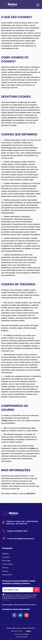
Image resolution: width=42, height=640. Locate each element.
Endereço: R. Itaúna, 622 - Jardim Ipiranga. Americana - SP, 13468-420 (22, 522)
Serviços (5, 568)
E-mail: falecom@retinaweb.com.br (21, 538)
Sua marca (6, 557)
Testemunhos (7, 575)
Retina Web (6, 561)
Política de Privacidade (22, 634)
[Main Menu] (38, 4)
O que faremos (7, 564)
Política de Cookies (22, 637)
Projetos (5, 571)
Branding (5, 554)
